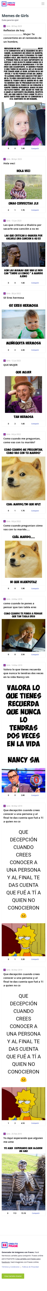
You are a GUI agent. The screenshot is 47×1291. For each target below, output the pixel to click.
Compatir (35, 148)
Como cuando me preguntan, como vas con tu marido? (21, 440)
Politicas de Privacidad (30, 1267)
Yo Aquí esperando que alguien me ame (23, 1139)
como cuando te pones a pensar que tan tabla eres (19, 605)
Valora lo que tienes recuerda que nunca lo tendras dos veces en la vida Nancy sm (23, 673)
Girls (8, 26)
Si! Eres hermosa (13, 297)
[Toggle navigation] (42, 3)
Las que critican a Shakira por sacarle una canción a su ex (22, 226)
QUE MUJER (10, 364)
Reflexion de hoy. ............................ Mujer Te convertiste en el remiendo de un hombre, (22, 36)
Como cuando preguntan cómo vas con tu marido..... (23, 527)
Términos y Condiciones (11, 1267)
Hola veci (9, 163)
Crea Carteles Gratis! (13, 1276)
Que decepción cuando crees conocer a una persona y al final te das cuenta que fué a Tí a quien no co (23, 815)
